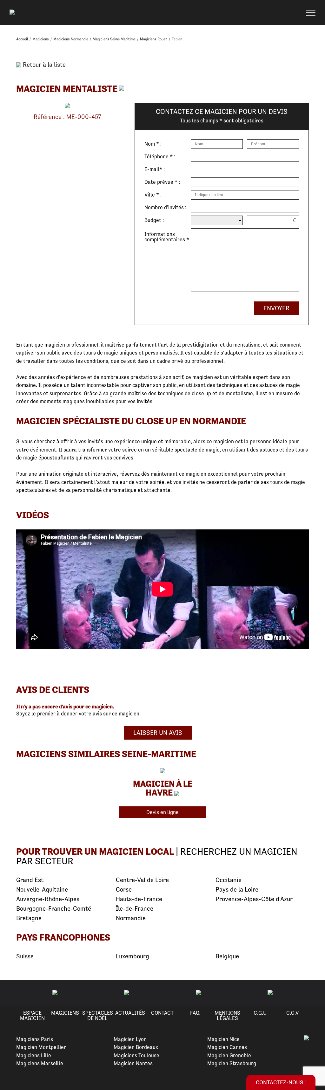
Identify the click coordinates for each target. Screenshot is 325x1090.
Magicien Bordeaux (136, 1047)
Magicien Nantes (133, 1063)
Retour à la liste (43, 64)
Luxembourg (132, 956)
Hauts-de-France (139, 899)
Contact (162, 1013)
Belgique (227, 956)
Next (312, 993)
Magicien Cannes (227, 1047)
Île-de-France (134, 908)
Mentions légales (227, 1015)
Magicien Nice (223, 1039)
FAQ (195, 1013)
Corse (124, 889)
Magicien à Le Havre (162, 788)
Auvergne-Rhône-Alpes (47, 899)
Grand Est (29, 880)
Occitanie (229, 880)
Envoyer (276, 308)
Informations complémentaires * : (166, 239)
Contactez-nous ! (281, 1082)
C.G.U (260, 1013)
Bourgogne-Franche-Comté (53, 908)
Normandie (131, 918)
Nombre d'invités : (165, 207)
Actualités (130, 1013)
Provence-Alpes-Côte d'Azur (254, 899)
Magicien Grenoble (229, 1055)
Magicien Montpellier (41, 1047)
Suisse (25, 956)
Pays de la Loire (237, 889)
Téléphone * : (159, 156)
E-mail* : (154, 169)
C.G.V (292, 1013)
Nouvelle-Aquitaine (42, 889)
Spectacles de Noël (97, 1015)
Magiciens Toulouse (136, 1055)
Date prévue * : (162, 182)
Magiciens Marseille (39, 1063)
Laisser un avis (157, 732)
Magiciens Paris (34, 1039)
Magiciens (65, 1013)
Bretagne (29, 918)
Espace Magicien (32, 1015)
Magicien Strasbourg (231, 1063)
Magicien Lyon (130, 1039)
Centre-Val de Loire (142, 880)
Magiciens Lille (33, 1055)
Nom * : (153, 144)
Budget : (154, 220)
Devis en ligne (162, 812)
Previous (12, 993)
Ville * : (153, 194)
